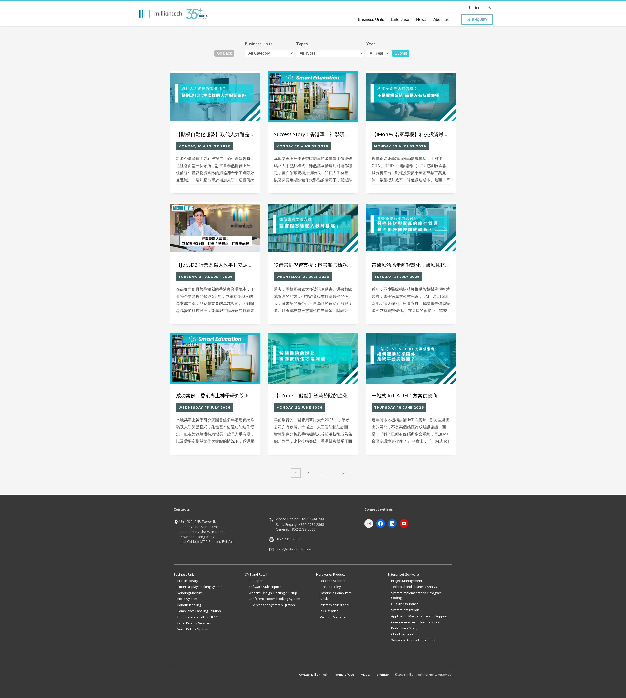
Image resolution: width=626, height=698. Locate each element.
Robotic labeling (189, 605)
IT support (256, 580)
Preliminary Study (404, 628)
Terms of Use (344, 674)
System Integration (405, 610)
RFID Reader (329, 611)
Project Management (406, 580)
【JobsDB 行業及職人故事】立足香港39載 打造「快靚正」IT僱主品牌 (253, 265)
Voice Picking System (192, 629)
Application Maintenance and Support (419, 616)
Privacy (365, 674)
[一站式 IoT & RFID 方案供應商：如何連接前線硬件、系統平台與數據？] (411, 358)
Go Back (224, 53)
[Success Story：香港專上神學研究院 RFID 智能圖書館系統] (313, 97)
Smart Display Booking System (199, 586)
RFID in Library (187, 580)
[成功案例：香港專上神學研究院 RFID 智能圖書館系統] (215, 358)
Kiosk (324, 598)
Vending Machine (190, 593)
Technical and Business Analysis (415, 586)
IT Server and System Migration (272, 605)
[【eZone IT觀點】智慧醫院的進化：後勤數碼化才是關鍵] (313, 358)
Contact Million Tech (313, 674)
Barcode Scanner (333, 580)
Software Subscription (265, 586)
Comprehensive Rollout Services (415, 622)
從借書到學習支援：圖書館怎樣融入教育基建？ (325, 265)
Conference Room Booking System (274, 598)
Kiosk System (187, 598)
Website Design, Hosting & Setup (273, 593)
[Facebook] (469, 7)
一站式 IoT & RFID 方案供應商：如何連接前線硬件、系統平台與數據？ (448, 395)
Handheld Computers (336, 593)
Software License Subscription (413, 640)
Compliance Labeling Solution (199, 611)
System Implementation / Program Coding (416, 595)
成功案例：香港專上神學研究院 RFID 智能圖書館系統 (233, 395)
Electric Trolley (330, 586)
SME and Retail (256, 574)
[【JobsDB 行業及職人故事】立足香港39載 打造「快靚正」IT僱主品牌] (215, 227)
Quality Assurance (404, 604)
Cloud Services (402, 634)
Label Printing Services (194, 623)
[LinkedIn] (477, 7)
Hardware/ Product (330, 574)
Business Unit (184, 574)
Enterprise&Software (403, 574)
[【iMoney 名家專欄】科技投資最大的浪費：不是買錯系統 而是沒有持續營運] (411, 97)
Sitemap (383, 674)
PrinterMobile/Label (334, 605)
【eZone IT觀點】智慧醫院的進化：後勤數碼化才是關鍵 (335, 395)
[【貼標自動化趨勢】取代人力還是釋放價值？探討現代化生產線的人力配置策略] (215, 97)
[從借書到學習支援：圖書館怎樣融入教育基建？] (313, 227)
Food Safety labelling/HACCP (198, 617)
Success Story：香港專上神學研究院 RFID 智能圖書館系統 (337, 134)
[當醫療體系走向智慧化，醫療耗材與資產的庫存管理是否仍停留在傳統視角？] (411, 227)
